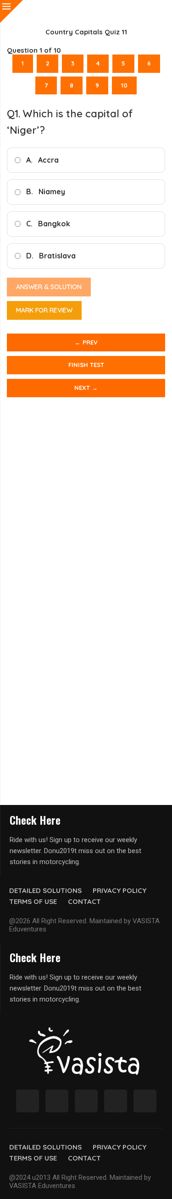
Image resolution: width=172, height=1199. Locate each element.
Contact (84, 901)
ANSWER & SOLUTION (49, 287)
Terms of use (33, 901)
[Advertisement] (86, 515)
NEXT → (86, 387)
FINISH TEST (86, 364)
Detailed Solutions (45, 890)
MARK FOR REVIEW (44, 310)
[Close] (11, 11)
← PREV (86, 342)
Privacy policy (119, 890)
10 (124, 85)
